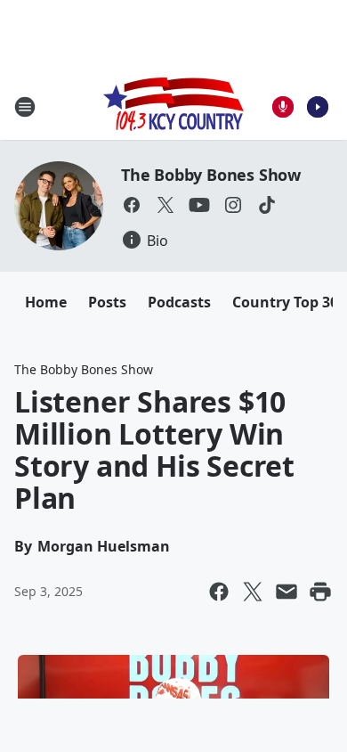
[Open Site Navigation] (25, 107)
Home (46, 302)
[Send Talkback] (283, 107)
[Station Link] (173, 106)
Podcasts (179, 302)
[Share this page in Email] (286, 591)
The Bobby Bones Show (211, 174)
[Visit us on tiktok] (267, 205)
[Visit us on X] (165, 205)
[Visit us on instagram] (233, 205)
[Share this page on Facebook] (218, 591)
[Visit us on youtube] (199, 205)
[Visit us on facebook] (131, 205)
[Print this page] (320, 591)
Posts (107, 302)
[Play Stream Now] (317, 107)
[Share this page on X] (252, 591)
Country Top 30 (285, 302)
